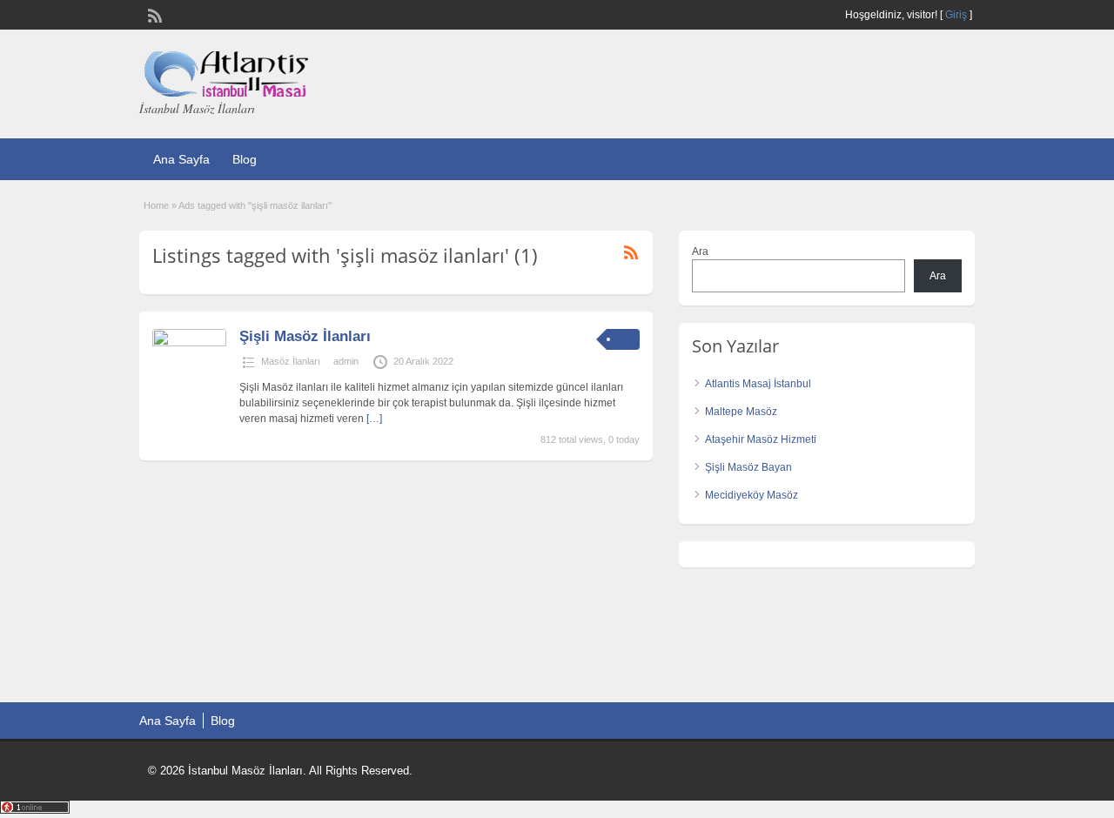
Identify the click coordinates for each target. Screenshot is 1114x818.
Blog (244, 159)
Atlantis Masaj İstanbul (758, 384)
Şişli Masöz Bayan (748, 467)
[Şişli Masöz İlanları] (189, 343)
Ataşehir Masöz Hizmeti (760, 439)
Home (156, 205)
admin (346, 361)
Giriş (956, 15)
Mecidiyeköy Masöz (751, 495)
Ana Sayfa (181, 159)
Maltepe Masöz (741, 412)
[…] (374, 418)
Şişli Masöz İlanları (305, 336)
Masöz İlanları (290, 361)
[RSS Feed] (153, 14)
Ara (700, 251)
